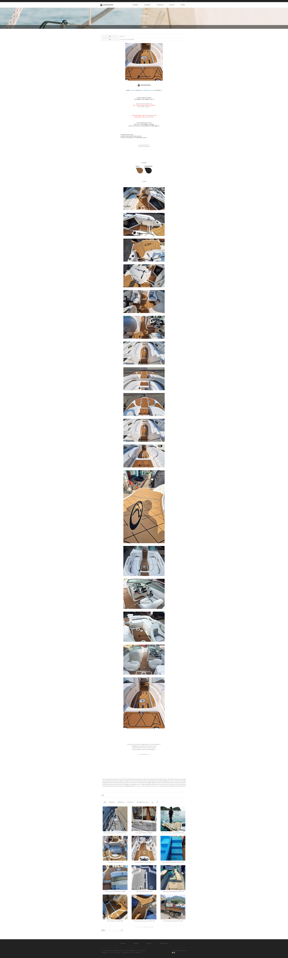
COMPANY (135, 5)
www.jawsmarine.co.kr (144, 144)
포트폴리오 (144, 27)
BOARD (183, 5)
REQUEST (172, 5)
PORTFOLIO (160, 5)
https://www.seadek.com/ (144, 146)
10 (149, 927)
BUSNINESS (147, 5)
